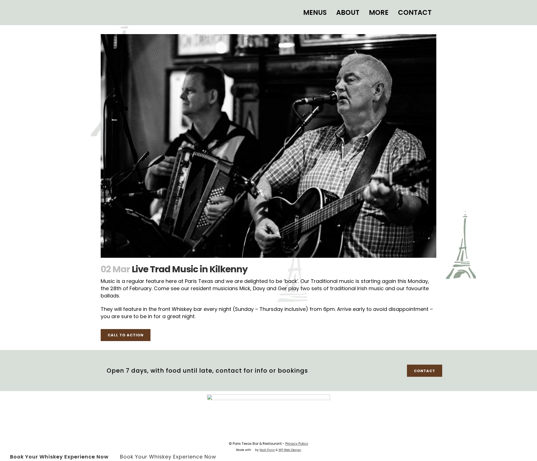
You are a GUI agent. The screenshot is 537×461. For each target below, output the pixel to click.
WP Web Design (290, 450)
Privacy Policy (296, 443)
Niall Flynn (267, 450)
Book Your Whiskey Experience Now (59, 456)
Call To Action (125, 335)
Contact (424, 370)
